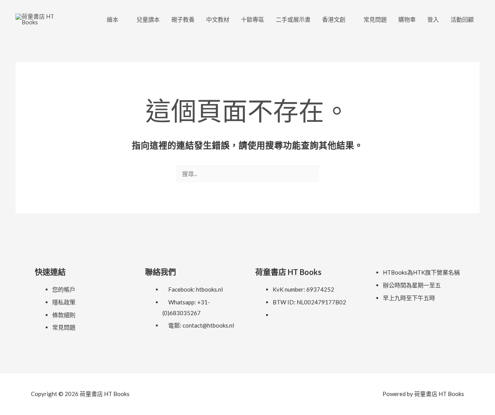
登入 (433, 19)
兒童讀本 (148, 19)
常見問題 (375, 19)
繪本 (112, 19)
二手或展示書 (293, 19)
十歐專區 (252, 19)
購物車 (407, 19)
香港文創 (333, 19)
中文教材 (217, 19)
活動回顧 (462, 19)
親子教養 (183, 19)
